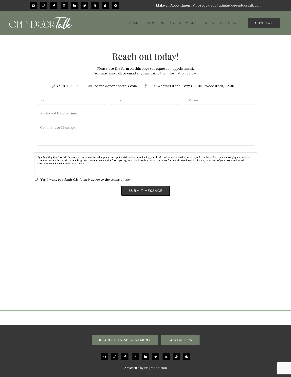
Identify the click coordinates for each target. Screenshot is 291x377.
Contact (264, 23)
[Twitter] (84, 5)
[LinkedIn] (74, 5)
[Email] (33, 5)
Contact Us (180, 340)
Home (134, 23)
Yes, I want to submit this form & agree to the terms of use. (85, 179)
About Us (155, 23)
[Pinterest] (95, 5)
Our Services (183, 23)
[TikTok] (105, 5)
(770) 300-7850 (205, 5)
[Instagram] (64, 5)
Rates (208, 23)
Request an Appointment (125, 340)
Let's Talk (230, 23)
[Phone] (43, 5)
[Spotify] (115, 5)
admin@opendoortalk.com (240, 5)
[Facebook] (53, 5)
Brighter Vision (155, 368)
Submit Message (146, 191)
